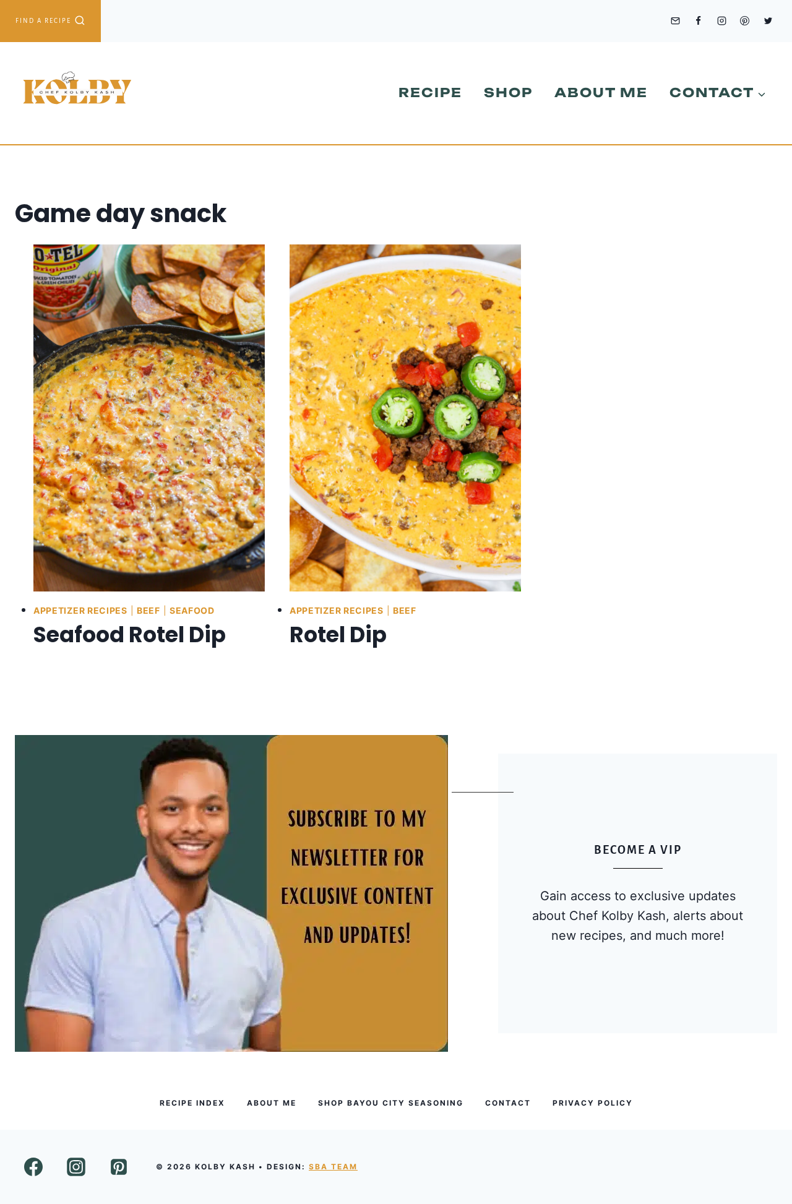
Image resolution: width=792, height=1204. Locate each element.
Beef (148, 610)
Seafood (192, 610)
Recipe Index (192, 1102)
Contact (508, 1102)
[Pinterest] (745, 21)
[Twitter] (768, 21)
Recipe (430, 92)
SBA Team (333, 1166)
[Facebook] (698, 21)
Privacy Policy (593, 1102)
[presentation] (149, 417)
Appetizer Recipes (80, 610)
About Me (601, 92)
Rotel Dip (338, 634)
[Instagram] (721, 21)
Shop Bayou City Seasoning (390, 1102)
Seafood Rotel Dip (129, 634)
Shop (508, 92)
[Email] (675, 21)
